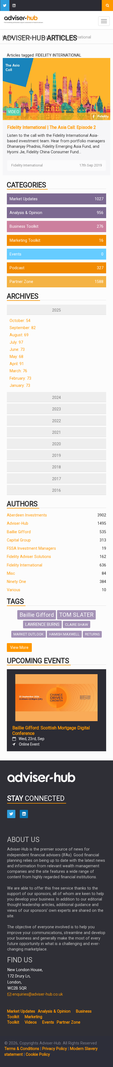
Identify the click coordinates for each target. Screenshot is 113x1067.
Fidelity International (24, 565)
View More (19, 647)
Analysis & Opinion (26, 212)
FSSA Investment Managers (31, 548)
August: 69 (19, 335)
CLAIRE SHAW (76, 624)
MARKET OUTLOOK (28, 634)
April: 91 (17, 364)
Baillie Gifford (19, 532)
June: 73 (17, 349)
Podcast (17, 268)
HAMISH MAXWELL (64, 634)
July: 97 (16, 342)
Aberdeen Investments (27, 515)
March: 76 (18, 371)
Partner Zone (21, 281)
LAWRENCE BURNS (42, 624)
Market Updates (24, 199)
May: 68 (16, 356)
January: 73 (20, 385)
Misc (11, 573)
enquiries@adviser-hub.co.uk (37, 994)
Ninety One (16, 581)
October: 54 (20, 320)
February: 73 (20, 378)
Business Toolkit (24, 226)
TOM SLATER (76, 615)
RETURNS (92, 634)
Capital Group (19, 540)
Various (13, 590)
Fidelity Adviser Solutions (29, 556)
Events (15, 254)
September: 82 (23, 328)
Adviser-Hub (17, 523)
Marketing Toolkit (25, 240)
